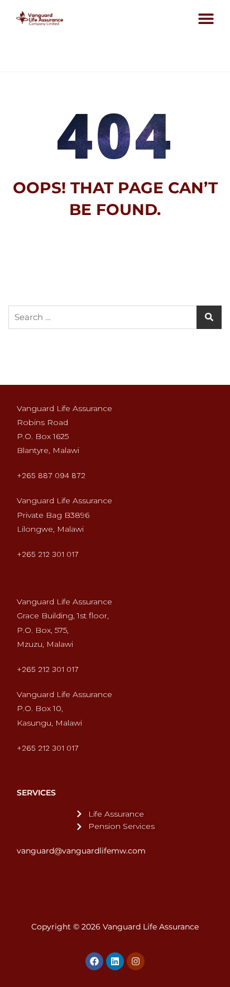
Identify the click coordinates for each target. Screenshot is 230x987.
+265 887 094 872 (51, 475)
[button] (205, 18)
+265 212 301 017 (48, 554)
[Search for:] (115, 317)
